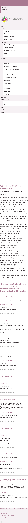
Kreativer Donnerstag (6, 297)
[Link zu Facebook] (1, 1)
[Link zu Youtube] (1, 3)
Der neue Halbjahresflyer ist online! (14, 285)
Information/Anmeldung (7, 313)
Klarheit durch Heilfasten (7, 399)
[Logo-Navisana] (11, 24)
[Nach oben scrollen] (1, 522)
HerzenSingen (4, 320)
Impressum (4, 12)
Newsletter (4, 9)
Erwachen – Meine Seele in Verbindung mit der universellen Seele (13, 480)
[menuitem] (14, 7)
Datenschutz (4, 7)
